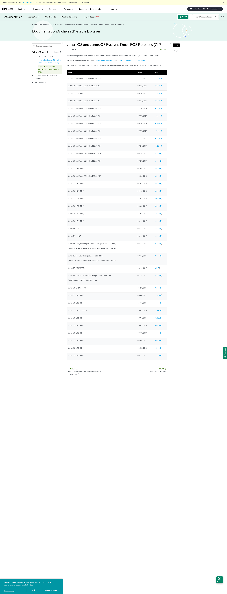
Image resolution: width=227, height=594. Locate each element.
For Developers (91, 17)
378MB (158, 355)
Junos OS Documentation (104, 60)
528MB (158, 146)
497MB (158, 213)
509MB (158, 198)
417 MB (158, 138)
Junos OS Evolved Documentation (131, 60)
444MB (158, 221)
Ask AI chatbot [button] (26, 2)
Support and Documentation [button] (91, 9)
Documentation (13, 16)
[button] (219, 579)
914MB (158, 244)
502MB (158, 206)
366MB (158, 229)
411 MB (158, 108)
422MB (158, 348)
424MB (158, 236)
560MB (158, 191)
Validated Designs (69, 17)
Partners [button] (67, 9)
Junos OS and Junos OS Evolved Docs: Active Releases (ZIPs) (49, 61)
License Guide (33, 17)
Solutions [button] (21, 9)
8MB (157, 268)
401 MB (158, 131)
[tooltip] (176, 45)
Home (34, 25)
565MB (158, 168)
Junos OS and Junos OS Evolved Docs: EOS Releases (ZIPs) (48, 69)
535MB (158, 153)
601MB (158, 176)
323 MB (158, 78)
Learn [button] (113, 9)
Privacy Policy (9, 591)
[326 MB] (158, 93)
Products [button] (37, 9)
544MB (158, 183)
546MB (158, 161)
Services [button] (52, 9)
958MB (158, 288)
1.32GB (158, 310)
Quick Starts (50, 17)
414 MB (158, 116)
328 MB (158, 86)
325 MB (158, 101)
